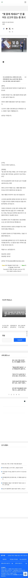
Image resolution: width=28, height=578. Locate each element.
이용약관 (4, 559)
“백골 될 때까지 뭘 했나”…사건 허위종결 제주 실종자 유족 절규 (19, 369)
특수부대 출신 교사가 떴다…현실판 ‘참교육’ (12, 467)
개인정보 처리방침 (14, 559)
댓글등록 (19, 340)
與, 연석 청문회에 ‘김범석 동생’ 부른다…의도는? (13, 488)
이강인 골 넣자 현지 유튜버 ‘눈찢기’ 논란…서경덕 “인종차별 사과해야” (19, 383)
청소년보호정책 (23, 559)
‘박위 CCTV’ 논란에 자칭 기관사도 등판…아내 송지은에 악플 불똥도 (19, 376)
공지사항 (3, 555)
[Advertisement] (14, 535)
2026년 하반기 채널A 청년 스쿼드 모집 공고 (17, 555)
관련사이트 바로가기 (5, 563)
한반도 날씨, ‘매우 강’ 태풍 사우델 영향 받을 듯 (11, 464)
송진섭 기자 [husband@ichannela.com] (12, 261)
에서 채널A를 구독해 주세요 (10, 265)
